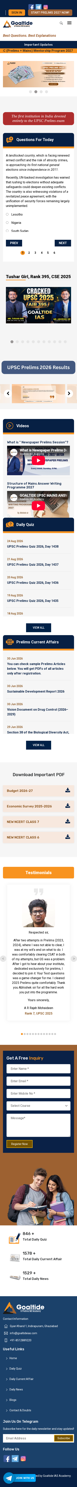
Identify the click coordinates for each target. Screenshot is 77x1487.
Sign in (16, 12)
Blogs (12, 1399)
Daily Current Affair (21, 1379)
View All (38, 627)
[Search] (61, 23)
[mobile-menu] (69, 23)
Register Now (19, 1144)
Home (13, 1358)
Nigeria (15, 223)
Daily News (16, 1389)
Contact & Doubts (20, 1410)
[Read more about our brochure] (67, 791)
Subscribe (63, 1438)
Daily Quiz (15, 1368)
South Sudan (19, 231)
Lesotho (16, 214)
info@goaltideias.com (23, 1333)
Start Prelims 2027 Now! (50, 12)
